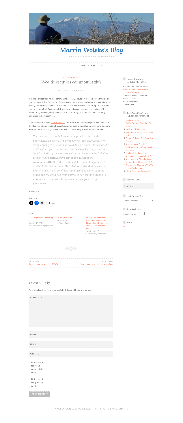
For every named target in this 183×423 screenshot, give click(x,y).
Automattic (121, 409)
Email (34, 344)
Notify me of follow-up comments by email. (37, 367)
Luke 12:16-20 (57, 122)
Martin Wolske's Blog (91, 50)
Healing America (132, 120)
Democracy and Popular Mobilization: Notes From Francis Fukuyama (139, 147)
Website (34, 354)
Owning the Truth (64, 218)
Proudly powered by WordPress (72, 409)
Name (33, 334)
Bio (93, 65)
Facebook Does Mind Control (96, 263)
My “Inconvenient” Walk (43, 263)
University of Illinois (131, 92)
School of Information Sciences (136, 89)
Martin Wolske (78, 90)
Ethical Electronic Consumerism (139, 171)
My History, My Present (135, 129)
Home (84, 65)
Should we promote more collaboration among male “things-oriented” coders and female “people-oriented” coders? (97, 223)
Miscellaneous (71, 77)
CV (101, 65)
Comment (36, 298)
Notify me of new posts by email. (37, 382)
